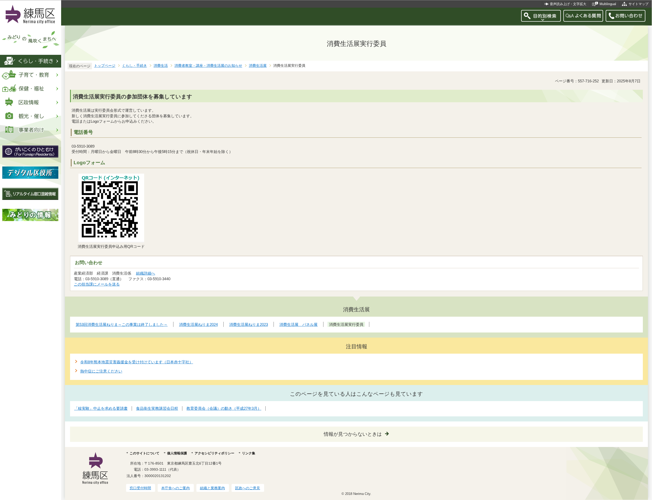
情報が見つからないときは (353, 434)
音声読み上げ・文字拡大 (568, 4)
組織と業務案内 (212, 488)
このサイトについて (144, 453)
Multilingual (608, 4)
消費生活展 (258, 66)
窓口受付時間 (140, 488)
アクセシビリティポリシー (214, 453)
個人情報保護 (177, 453)
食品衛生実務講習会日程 (157, 408)
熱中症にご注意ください (101, 371)
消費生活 (161, 66)
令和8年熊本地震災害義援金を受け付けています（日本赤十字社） (136, 362)
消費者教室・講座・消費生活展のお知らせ (208, 66)
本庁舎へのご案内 (175, 488)
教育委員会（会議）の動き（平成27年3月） (223, 408)
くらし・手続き (134, 66)
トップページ (104, 66)
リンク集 (248, 453)
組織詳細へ (145, 273)
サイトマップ (638, 4)
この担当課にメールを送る (97, 284)
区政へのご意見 (247, 488)
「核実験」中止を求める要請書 (101, 408)
